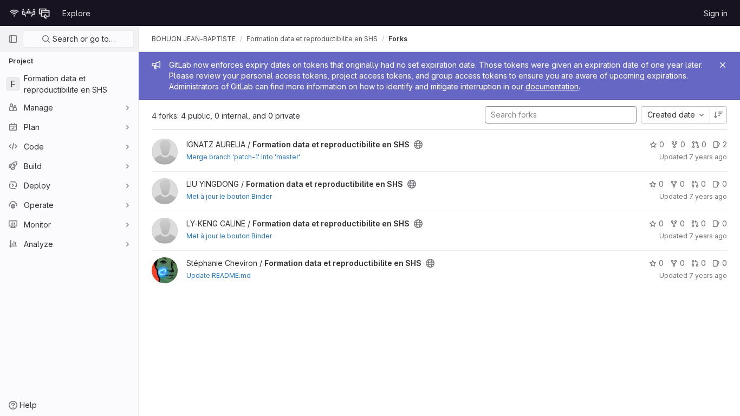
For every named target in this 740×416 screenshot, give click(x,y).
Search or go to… (82, 38)
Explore (76, 13)
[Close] (722, 65)
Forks (397, 39)
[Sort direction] (718, 114)
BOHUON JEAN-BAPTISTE (194, 39)
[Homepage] (30, 13)
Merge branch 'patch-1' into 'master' (243, 157)
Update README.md (218, 275)
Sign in (716, 13)
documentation (552, 86)
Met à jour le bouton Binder (229, 196)
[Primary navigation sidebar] (13, 39)
